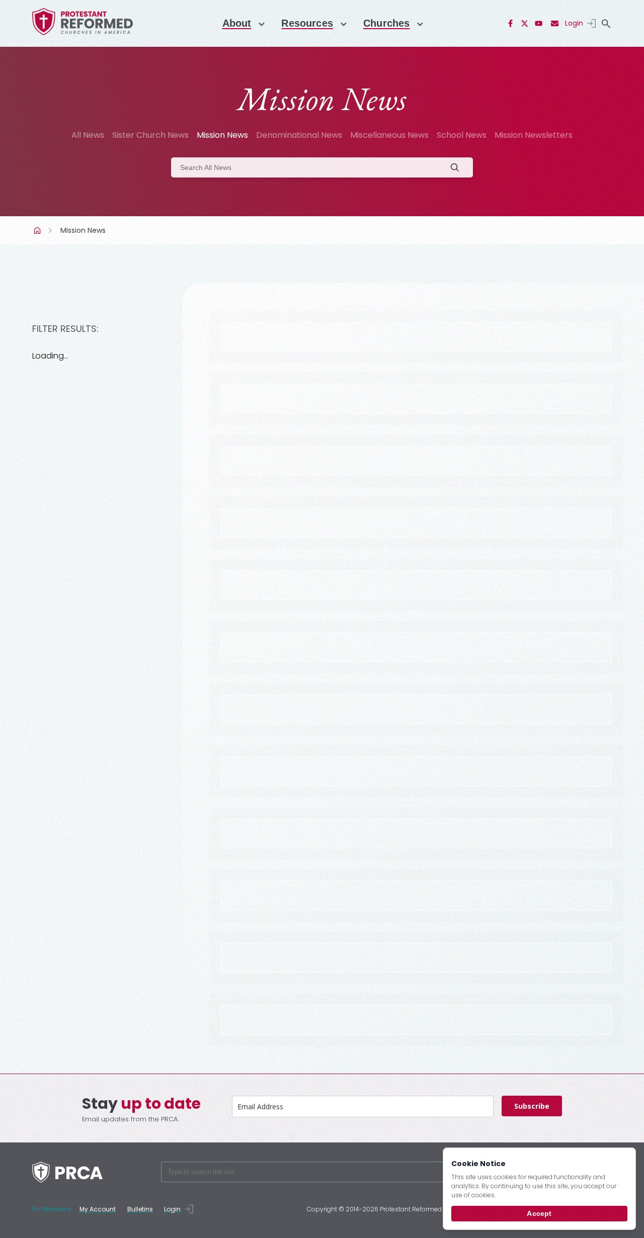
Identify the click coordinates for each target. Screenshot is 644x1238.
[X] (525, 24)
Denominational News (299, 135)
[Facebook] (511, 24)
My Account (97, 1209)
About (237, 23)
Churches (386, 23)
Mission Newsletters (534, 135)
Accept (539, 1213)
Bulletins (140, 1209)
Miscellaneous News (389, 135)
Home (38, 230)
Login (574, 23)
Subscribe (531, 1106)
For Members (51, 1209)
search (606, 24)
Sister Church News (150, 135)
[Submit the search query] (458, 167)
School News (462, 135)
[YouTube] (539, 24)
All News (87, 135)
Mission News (222, 135)
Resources (307, 23)
